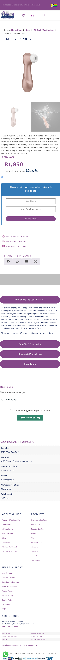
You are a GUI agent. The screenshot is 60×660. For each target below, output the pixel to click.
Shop (28, 30)
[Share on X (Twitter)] (35, 261)
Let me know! (31, 218)
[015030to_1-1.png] (30, 72)
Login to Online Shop (30, 417)
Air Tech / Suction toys (44, 30)
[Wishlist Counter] (23, 15)
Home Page (16, 30)
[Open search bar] (44, 15)
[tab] (30, 300)
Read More (8, 157)
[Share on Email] (26, 261)
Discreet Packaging (17, 236)
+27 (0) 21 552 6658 (10, 626)
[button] (28, 176)
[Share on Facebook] (8, 261)
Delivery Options (16, 241)
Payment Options (16, 246)
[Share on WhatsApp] (17, 261)
